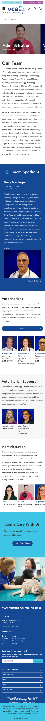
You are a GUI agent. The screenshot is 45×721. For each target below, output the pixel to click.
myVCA (5, 680)
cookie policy (24, 711)
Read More (8, 248)
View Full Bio (33, 281)
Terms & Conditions (28, 702)
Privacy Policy (15, 703)
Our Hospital (7, 675)
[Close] (42, 706)
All (21, 329)
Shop (4, 685)
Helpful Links (7, 690)
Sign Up (38, 661)
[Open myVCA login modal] (30, 9)
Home (4, 19)
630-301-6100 (13, 627)
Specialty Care (34, 2)
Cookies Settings (21, 718)
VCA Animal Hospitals (11, 670)
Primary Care (13, 2)
